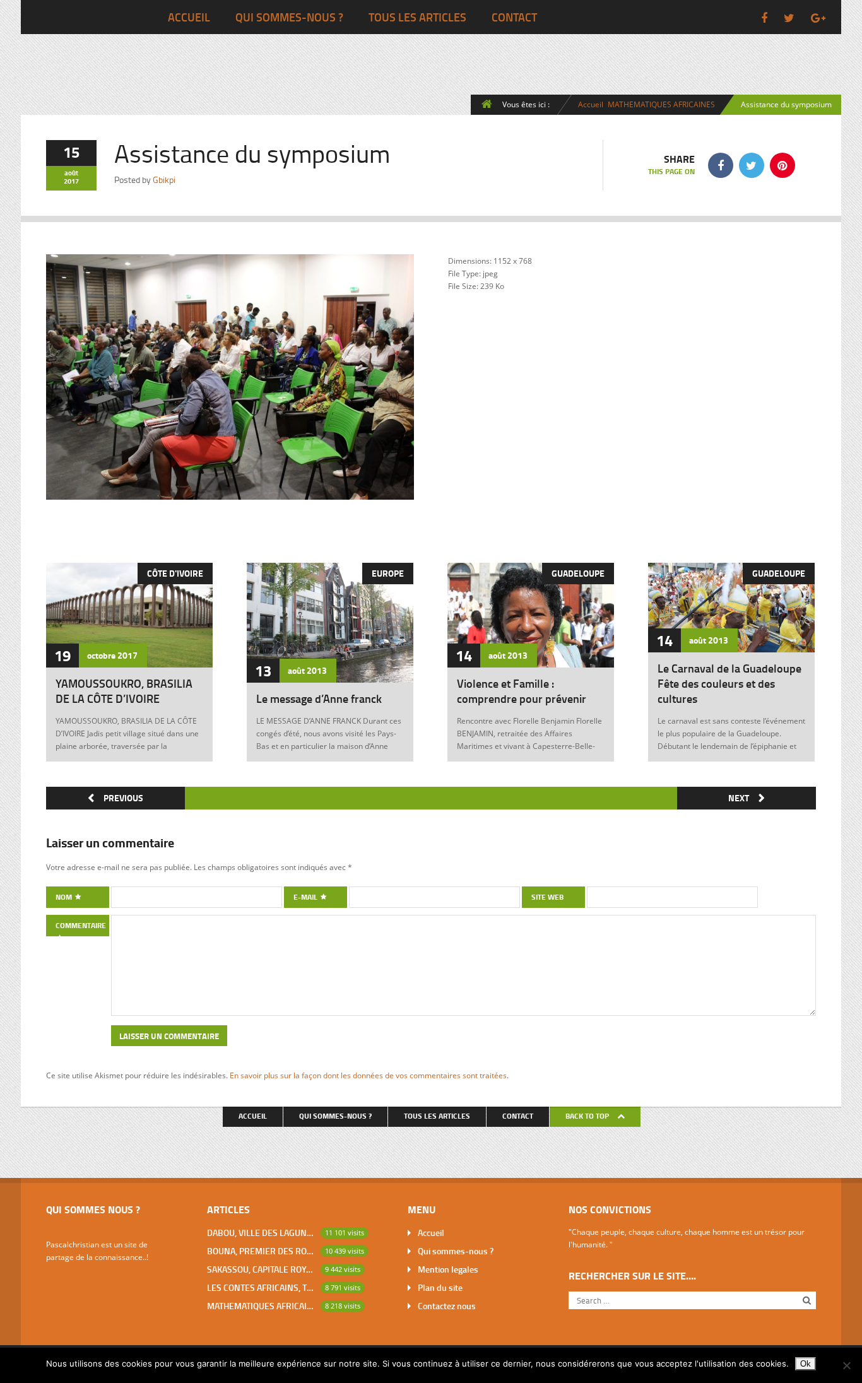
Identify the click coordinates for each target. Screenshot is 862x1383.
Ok (805, 1363)
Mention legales (448, 1269)
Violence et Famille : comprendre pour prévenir (521, 691)
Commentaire (81, 925)
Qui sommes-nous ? (289, 17)
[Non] (846, 1365)
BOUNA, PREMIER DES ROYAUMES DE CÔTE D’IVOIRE (261, 1251)
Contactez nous (447, 1306)
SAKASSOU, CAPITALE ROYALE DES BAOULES (261, 1269)
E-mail (306, 897)
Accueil (189, 17)
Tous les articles (417, 17)
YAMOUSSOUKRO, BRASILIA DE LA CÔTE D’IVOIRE (124, 691)
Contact (514, 17)
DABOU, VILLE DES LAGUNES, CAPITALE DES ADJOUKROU (261, 1233)
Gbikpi (164, 179)
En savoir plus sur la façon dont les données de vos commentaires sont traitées (368, 1075)
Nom (65, 897)
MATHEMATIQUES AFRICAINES (661, 104)
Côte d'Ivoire (175, 573)
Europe (388, 573)
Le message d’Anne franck (319, 698)
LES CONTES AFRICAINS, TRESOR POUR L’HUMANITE (261, 1287)
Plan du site (440, 1287)
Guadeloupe (578, 573)
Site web (547, 897)
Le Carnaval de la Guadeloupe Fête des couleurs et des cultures (729, 683)
